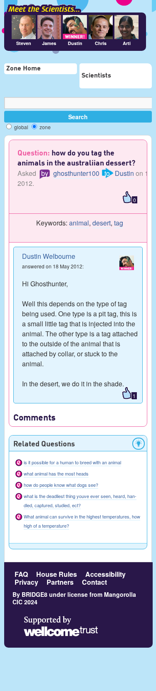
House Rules (56, 574)
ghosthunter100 (76, 173)
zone (44, 126)
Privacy (26, 582)
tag (118, 223)
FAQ (21, 574)
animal (79, 223)
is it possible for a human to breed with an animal (72, 462)
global (20, 126)
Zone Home (23, 68)
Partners (60, 582)
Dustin (124, 173)
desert (101, 223)
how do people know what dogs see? (61, 484)
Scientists (96, 76)
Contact (94, 582)
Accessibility (105, 574)
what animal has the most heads (56, 473)
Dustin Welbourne (48, 256)
